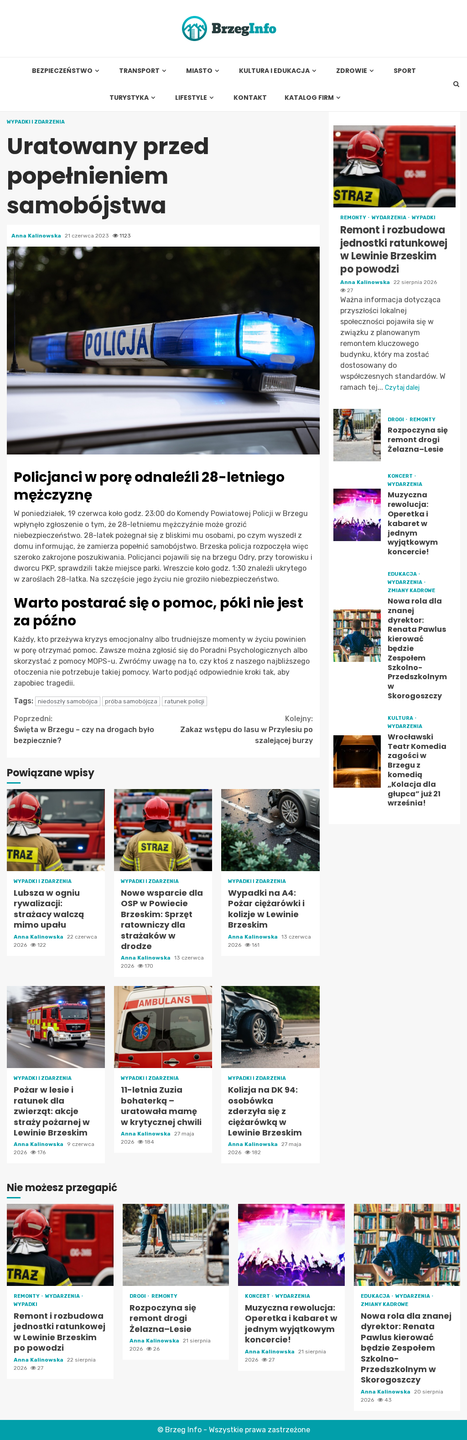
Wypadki (424, 217)
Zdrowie (351, 71)
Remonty (353, 217)
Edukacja (403, 574)
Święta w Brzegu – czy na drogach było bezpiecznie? (84, 729)
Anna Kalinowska (36, 235)
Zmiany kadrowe (411, 590)
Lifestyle (191, 97)
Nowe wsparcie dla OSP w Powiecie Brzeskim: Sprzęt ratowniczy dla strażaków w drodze (163, 830)
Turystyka (129, 97)
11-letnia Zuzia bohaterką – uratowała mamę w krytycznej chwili (163, 1027)
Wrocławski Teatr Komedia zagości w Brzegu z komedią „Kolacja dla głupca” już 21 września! (357, 761)
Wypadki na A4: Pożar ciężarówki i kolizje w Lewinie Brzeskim (270, 830)
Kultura (401, 718)
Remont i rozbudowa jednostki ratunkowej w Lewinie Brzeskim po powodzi (394, 166)
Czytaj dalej (402, 388)
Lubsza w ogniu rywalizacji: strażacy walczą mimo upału (56, 830)
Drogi (396, 419)
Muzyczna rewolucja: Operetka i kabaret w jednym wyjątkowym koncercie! (357, 515)
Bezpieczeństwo (62, 71)
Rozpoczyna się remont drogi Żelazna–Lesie (357, 435)
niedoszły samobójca (68, 701)
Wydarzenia (389, 217)
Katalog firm (309, 97)
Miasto (199, 71)
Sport (405, 71)
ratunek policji (184, 701)
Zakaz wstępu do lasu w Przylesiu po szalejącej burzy (246, 729)
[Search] (456, 84)
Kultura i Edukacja (274, 71)
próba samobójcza (131, 701)
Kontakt (250, 97)
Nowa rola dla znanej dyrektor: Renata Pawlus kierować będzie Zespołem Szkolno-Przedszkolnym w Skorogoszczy (357, 635)
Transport (139, 71)
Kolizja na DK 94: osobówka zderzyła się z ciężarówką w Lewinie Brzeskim (270, 1027)
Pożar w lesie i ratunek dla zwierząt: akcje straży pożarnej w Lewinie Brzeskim (56, 1027)
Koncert (401, 476)
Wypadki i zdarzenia (36, 121)
